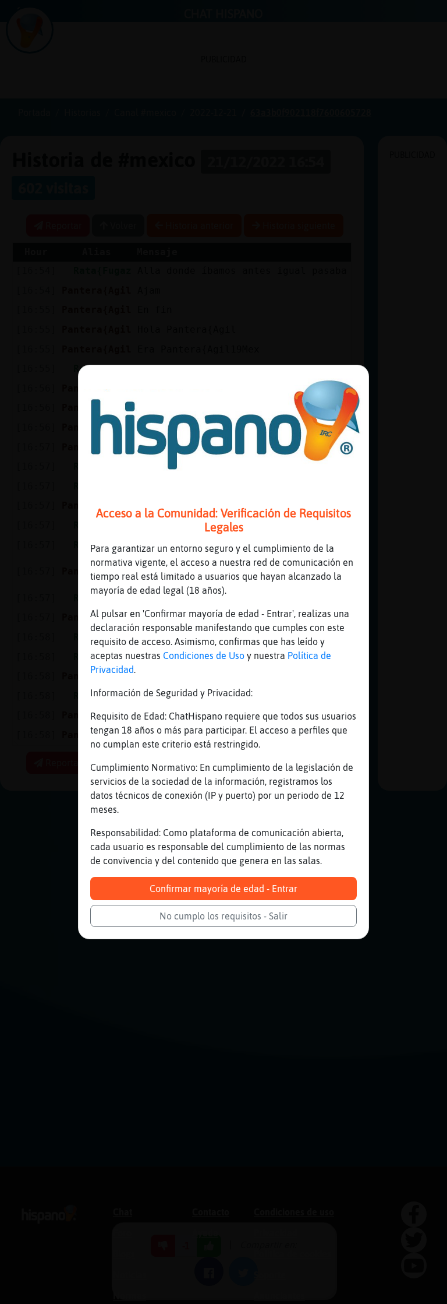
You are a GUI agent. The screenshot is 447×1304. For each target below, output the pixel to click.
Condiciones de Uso (203, 655)
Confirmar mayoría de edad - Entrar (223, 888)
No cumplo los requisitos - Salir (223, 916)
